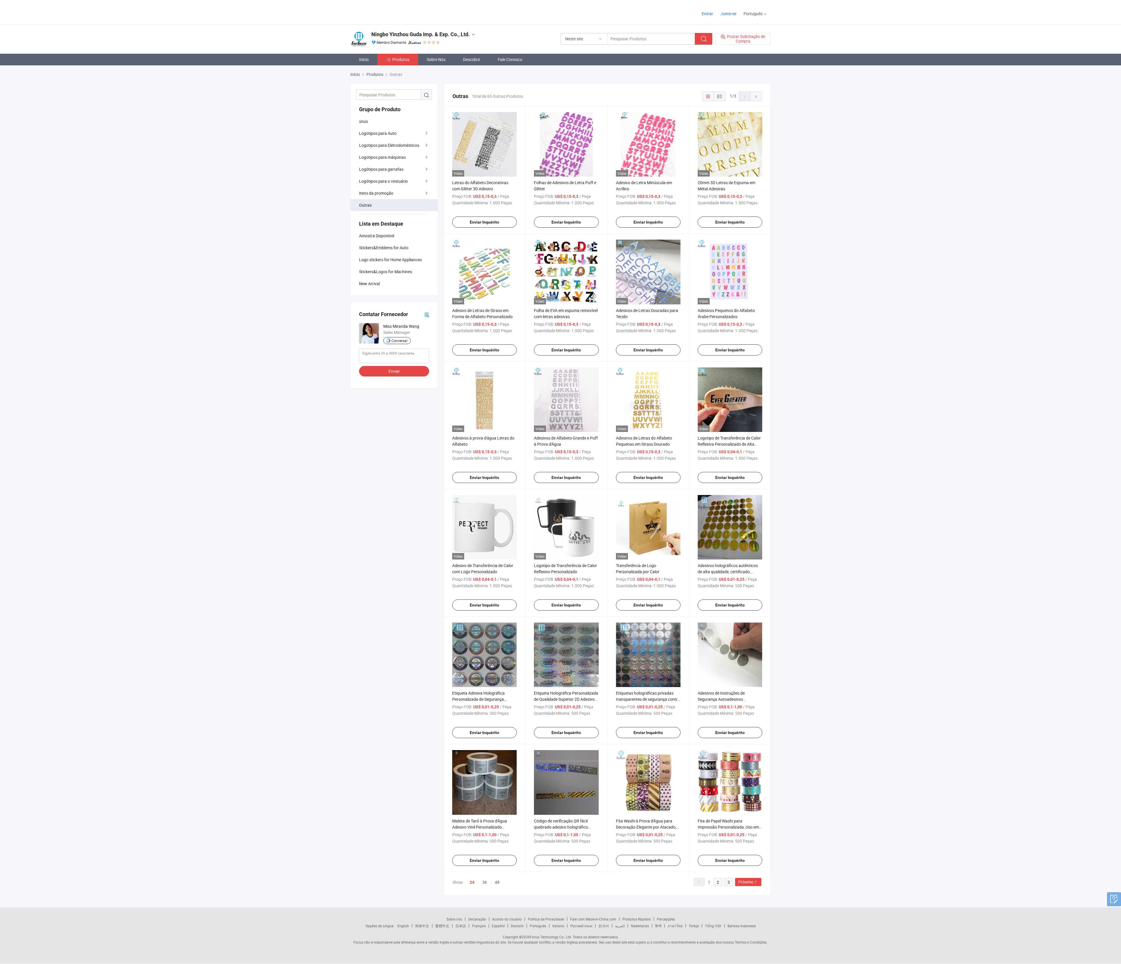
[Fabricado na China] (387, 11)
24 (472, 882)
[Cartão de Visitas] (426, 314)
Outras (365, 205)
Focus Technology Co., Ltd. (551, 937)
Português (538, 925)
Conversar (399, 340)
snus (363, 121)
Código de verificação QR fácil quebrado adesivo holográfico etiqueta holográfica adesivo (561, 827)
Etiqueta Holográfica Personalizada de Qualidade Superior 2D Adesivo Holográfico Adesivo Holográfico (566, 699)
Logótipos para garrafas (381, 169)
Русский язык (581, 925)
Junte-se (728, 13)
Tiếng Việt (713, 925)
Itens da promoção (376, 193)
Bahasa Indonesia (741, 925)
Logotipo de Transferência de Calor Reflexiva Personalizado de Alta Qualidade (729, 444)
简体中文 (422, 925)
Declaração (477, 919)
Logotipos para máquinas (382, 157)
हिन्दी (658, 925)
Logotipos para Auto (377, 133)
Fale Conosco (510, 59)
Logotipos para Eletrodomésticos (389, 145)
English (403, 925)
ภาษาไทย (675, 925)
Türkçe (694, 925)
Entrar (707, 13)
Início (364, 59)
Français (479, 925)
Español (498, 925)
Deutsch (517, 925)
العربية (620, 925)
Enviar (394, 371)
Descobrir (471, 59)
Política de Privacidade (546, 919)
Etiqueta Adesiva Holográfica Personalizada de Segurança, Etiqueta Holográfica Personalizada (484, 699)
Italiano (558, 925)
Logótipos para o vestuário (383, 181)
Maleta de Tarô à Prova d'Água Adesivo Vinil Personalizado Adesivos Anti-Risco (479, 827)
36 (484, 882)
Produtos (400, 59)
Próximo (745, 882)
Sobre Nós (436, 59)
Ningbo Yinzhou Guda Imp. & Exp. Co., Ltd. (420, 34)
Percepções (666, 919)
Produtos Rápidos (636, 919)
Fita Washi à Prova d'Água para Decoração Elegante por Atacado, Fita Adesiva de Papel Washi (646, 827)
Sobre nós (454, 919)
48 (497, 882)
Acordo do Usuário (507, 919)
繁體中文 (442, 925)
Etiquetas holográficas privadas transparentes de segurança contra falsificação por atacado (648, 699)
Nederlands (640, 925)
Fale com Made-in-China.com (593, 919)
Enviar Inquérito (484, 222)
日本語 (460, 925)
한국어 (603, 925)
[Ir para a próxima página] (756, 96)
